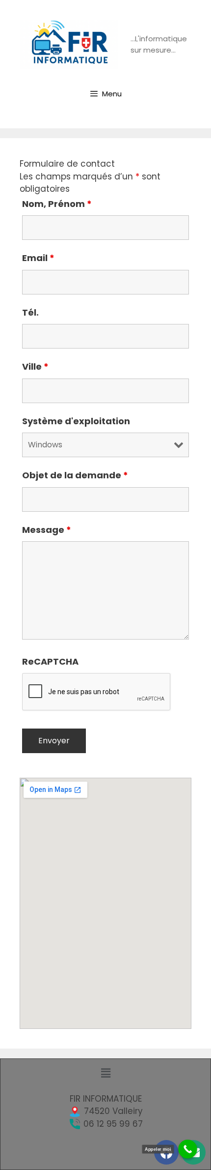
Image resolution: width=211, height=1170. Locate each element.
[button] (105, 1073)
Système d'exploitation (76, 421)
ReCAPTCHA (50, 661)
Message (46, 530)
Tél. (30, 312)
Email (38, 258)
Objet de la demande (75, 475)
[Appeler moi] (187, 1149)
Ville (35, 366)
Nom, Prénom (57, 204)
